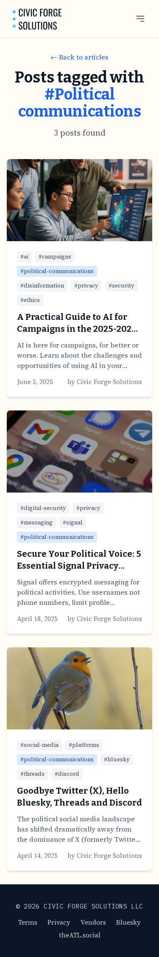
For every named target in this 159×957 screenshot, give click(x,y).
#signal (73, 522)
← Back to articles (79, 57)
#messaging (36, 522)
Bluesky (128, 922)
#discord (67, 774)
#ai (24, 256)
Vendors (93, 922)
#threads (32, 774)
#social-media (39, 745)
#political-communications (57, 271)
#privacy (86, 285)
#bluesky (117, 759)
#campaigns (55, 256)
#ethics (30, 300)
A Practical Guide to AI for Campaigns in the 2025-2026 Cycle (77, 329)
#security (121, 285)
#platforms (84, 745)
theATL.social (79, 935)
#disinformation (42, 285)
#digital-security (43, 508)
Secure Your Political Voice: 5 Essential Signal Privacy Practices (79, 566)
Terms (27, 922)
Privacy (58, 922)
